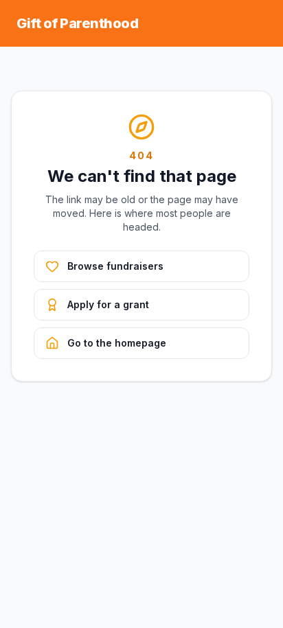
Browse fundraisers (115, 266)
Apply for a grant (108, 304)
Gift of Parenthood (77, 23)
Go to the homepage (116, 343)
